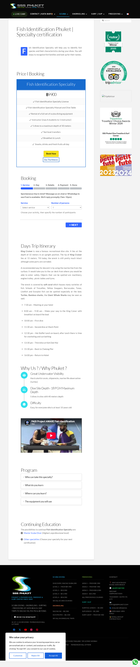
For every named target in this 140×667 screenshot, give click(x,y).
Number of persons (60, 203)
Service (24, 203)
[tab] (51, 477)
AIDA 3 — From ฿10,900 (91, 590)
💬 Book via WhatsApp (25, 617)
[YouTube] (25, 629)
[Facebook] (14, 629)
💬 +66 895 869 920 (116, 588)
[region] (35, 647)
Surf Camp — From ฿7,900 (93, 615)
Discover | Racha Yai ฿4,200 (65, 583)
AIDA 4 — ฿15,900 (89, 594)
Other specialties (31, 539)
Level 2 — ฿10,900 (60, 590)
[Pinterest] (37, 629)
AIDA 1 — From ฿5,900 (91, 583)
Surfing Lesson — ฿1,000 (92, 608)
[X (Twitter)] (19, 629)
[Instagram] (31, 629)
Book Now (51, 153)
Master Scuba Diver (33, 533)
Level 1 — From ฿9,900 (62, 587)
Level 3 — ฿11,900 (60, 594)
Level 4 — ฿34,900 (60, 597)
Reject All (35, 655)
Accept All (53, 655)
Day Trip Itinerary (51, 160)
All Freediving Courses (92, 597)
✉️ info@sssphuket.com (118, 603)
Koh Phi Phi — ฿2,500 (61, 615)
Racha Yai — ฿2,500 (61, 611)
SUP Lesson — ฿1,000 (90, 611)
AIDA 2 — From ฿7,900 (91, 587)
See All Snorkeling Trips (63, 618)
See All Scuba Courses (62, 601)
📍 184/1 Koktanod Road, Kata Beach (117, 584)
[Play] (26, 448)
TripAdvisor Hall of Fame (81, 645)
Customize (17, 655)
